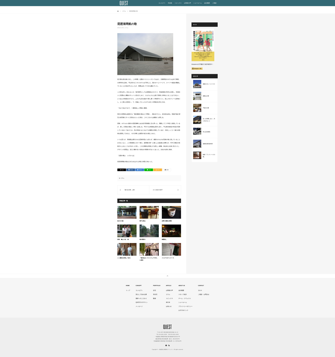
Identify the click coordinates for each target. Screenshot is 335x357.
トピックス (178, 3)
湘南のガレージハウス (209, 84)
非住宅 (155, 294)
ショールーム (197, 3)
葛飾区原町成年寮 (208, 143)
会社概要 (207, 3)
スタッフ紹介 (182, 294)
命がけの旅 (120, 221)
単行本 (168, 302)
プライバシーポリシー (185, 306)
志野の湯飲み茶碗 (167, 221)
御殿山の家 (206, 96)
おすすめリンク (183, 310)
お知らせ (169, 306)
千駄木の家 (206, 108)
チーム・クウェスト (184, 298)
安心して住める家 (141, 294)
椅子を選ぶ (143, 221)
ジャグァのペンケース (168, 258)
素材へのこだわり (141, 298)
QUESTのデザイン (142, 302)
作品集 (170, 3)
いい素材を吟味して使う (124, 258)
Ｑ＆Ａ (200, 290)
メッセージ (139, 306)
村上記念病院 (206, 131)
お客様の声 (187, 3)
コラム (126, 27)
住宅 (154, 290)
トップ (128, 290)
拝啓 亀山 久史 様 (123, 239)
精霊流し (164, 239)
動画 (154, 298)
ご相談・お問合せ (203, 294)
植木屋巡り (143, 239)
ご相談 (214, 3)
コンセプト (162, 3)
